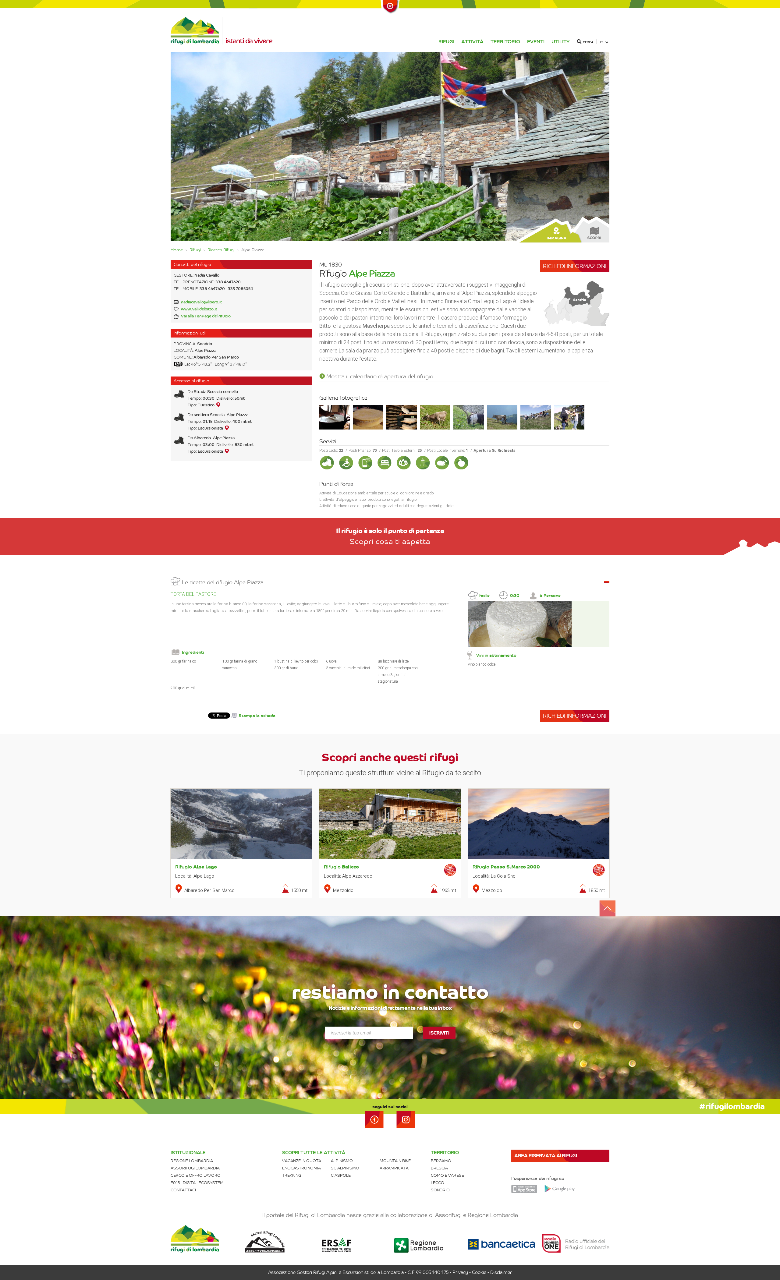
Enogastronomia (301, 1168)
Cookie (479, 1272)
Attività (472, 41)
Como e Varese (447, 1175)
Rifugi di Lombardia (196, 30)
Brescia (439, 1168)
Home (177, 249)
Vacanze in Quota (301, 1160)
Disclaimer (501, 1272)
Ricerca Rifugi (221, 249)
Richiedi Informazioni (574, 266)
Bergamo (441, 1160)
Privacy (460, 1272)
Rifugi (446, 41)
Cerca (588, 42)
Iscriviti (439, 1032)
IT (601, 42)
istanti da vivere (248, 41)
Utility (560, 41)
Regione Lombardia (192, 1160)
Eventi (535, 41)
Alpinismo (342, 1160)
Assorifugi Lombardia (195, 1168)
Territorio (505, 41)
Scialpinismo (345, 1168)
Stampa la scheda (257, 715)
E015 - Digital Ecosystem (197, 1182)
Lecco (437, 1182)
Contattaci (183, 1190)
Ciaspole (341, 1175)
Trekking (291, 1175)
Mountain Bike (395, 1160)
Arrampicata (394, 1168)
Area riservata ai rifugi (545, 1155)
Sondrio (440, 1190)
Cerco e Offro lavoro (196, 1175)
